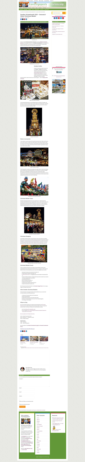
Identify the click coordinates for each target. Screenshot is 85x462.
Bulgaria (38, 421)
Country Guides (30, 0)
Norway (38, 442)
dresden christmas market (33, 347)
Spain (38, 447)
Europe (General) (39, 431)
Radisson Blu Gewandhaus (29, 309)
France (38, 434)
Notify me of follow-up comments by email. (26, 401)
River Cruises (41, 0)
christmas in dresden (26, 347)
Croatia (38, 422)
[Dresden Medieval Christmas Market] (43, 338)
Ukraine (38, 452)
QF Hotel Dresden (29, 311)
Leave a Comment (27, 17)
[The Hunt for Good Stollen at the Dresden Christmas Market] (34, 338)
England (38, 427)
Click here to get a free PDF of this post (27, 328)
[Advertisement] (27, 71)
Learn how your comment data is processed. (38, 410)
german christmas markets (45, 347)
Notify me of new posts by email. (24, 404)
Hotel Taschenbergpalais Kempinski (33, 310)
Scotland (38, 445)
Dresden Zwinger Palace (38, 286)
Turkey (38, 450)
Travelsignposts (24, 436)
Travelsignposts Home (23, 0)
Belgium (38, 419)
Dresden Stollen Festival (26, 274)
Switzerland (39, 449)
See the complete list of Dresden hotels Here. (27, 313)
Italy (37, 439)
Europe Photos (46, 0)
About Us (51, 0)
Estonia (38, 429)
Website (20, 396)
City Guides (36, 0)
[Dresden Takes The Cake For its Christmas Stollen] (24, 338)
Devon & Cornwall (40, 426)
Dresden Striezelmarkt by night (33, 325)
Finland (38, 432)
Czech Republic (39, 424)
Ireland (38, 437)
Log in (48, 456)
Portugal (38, 444)
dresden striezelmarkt (39, 347)
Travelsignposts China (28, 438)
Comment (21, 378)
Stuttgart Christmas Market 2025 (57, 34)
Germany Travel (42, 4)
